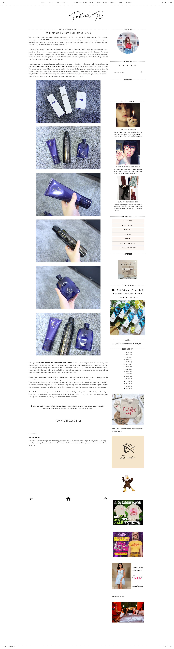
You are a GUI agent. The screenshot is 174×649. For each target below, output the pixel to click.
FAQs (121, 2)
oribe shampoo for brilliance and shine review (63, 408)
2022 (127, 362)
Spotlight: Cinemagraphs (128, 129)
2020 (127, 366)
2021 (127, 364)
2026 (127, 352)
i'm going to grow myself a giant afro (128, 166)
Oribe (46, 40)
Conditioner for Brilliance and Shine (55, 363)
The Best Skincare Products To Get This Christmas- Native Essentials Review (128, 293)
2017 (127, 374)
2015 (127, 379)
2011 (127, 388)
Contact (129, 2)
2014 (127, 381)
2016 (127, 376)
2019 (127, 369)
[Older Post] (105, 498)
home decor (128, 225)
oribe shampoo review (85, 408)
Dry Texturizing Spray (54, 377)
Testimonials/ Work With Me (83, 2)
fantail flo (6, 646)
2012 (127, 386)
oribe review (96, 406)
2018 (127, 371)
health (128, 239)
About (51, 2)
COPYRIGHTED (167, 646)
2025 (127, 354)
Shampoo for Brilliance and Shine (51, 66)
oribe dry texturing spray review (82, 406)
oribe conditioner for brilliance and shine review (56, 406)
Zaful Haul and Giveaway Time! (128, 202)
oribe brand (36, 406)
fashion (128, 230)
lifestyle (128, 221)
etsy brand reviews (128, 248)
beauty (128, 234)
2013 (127, 383)
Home (43, 2)
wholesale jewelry (118, 596)
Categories (61, 2)
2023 (127, 359)
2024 (127, 357)
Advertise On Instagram (106, 2)
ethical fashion (128, 243)
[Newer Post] (31, 498)
